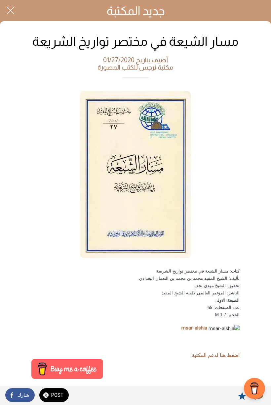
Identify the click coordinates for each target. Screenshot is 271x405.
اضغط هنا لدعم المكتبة (216, 355)
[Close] (11, 11)
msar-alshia (194, 328)
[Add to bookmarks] (242, 396)
